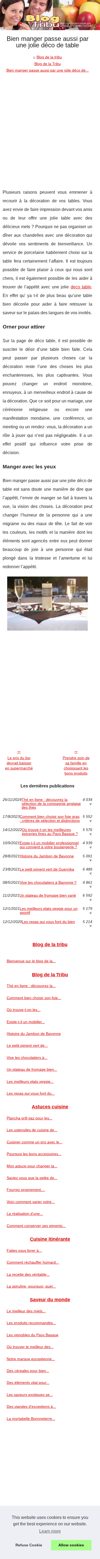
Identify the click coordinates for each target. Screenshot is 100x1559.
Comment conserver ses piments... (36, 1226)
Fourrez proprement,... (26, 1189)
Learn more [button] (50, 1531)
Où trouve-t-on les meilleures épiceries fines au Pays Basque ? (50, 832)
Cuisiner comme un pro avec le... (34, 1142)
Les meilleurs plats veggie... (30, 1081)
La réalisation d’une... (25, 1213)
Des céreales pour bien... (28, 1371)
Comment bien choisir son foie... (34, 998)
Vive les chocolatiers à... (27, 1057)
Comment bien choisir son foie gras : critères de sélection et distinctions (50, 818)
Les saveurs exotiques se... (30, 1394)
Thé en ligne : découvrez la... (31, 986)
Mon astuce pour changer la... (32, 1166)
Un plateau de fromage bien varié (47, 895)
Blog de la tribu (49, 57)
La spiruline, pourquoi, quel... (31, 1286)
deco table (81, 287)
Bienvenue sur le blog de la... (31, 961)
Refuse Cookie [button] (28, 1545)
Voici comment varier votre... (31, 1202)
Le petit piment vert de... (27, 1045)
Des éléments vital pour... (28, 1382)
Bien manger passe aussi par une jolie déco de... (47, 70)
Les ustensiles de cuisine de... (32, 1130)
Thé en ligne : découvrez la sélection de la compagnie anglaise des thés (51, 803)
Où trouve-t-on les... (24, 1009)
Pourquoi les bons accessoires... (34, 1154)
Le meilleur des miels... (26, 1311)
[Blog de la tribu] (50, 15)
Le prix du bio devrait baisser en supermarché (19, 763)
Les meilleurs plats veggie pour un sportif (49, 910)
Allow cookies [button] (71, 1545)
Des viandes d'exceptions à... (31, 1406)
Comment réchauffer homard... (33, 1262)
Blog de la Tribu (47, 64)
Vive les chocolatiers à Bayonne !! (48, 883)
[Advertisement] (50, 126)
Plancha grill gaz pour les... (29, 1118)
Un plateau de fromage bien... (32, 1069)
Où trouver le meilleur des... (30, 1347)
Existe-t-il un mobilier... (26, 1022)
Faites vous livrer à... (24, 1250)
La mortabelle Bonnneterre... (31, 1418)
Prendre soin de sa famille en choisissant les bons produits (76, 765)
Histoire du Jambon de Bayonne (47, 856)
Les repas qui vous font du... (31, 1093)
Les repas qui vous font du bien (48, 922)
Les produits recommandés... (31, 1323)
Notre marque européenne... (31, 1359)
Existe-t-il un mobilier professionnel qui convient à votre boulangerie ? (49, 845)
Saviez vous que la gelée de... (32, 1178)
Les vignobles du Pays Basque (32, 1335)
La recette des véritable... (28, 1274)
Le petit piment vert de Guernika (47, 869)
